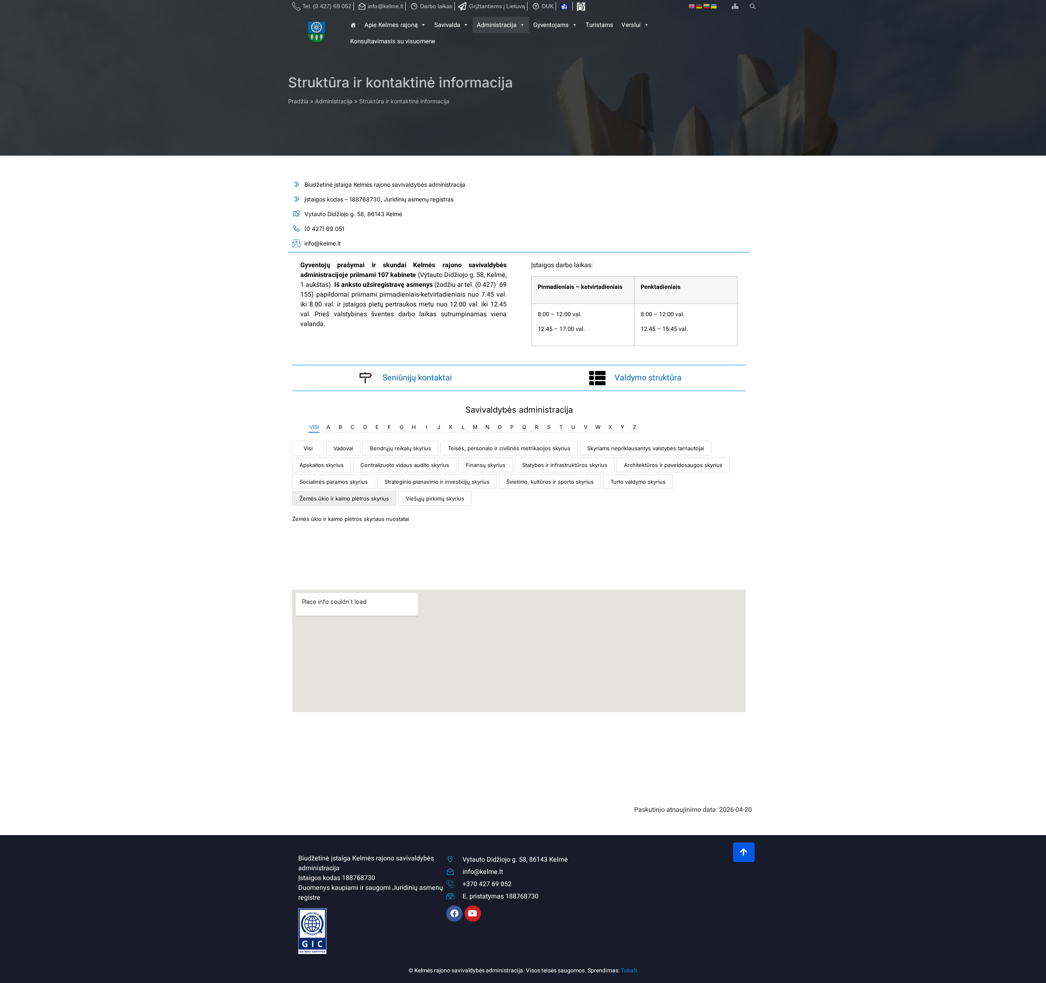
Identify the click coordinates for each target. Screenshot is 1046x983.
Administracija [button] (496, 24)
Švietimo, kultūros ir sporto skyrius (550, 481)
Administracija (334, 101)
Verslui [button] (631, 24)
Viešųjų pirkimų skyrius (435, 498)
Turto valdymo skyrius (638, 481)
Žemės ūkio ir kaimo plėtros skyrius (344, 498)
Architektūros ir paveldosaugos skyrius (673, 465)
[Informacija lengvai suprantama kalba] (564, 6)
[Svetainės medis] (735, 6)
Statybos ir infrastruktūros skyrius (564, 465)
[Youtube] (473, 913)
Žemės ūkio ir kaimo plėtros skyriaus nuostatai (350, 519)
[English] (692, 6)
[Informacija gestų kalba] (581, 6)
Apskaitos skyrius (321, 465)
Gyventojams (551, 24)
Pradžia (298, 101)
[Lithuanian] (707, 6)
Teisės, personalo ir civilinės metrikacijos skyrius (509, 448)
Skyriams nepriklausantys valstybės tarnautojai (645, 448)
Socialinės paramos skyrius (333, 481)
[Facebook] (454, 913)
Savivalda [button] (447, 24)
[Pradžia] (317, 33)
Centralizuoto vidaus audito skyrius (404, 465)
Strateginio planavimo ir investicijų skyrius (436, 481)
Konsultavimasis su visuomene (392, 41)
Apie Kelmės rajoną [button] (391, 24)
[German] (699, 6)
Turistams (599, 24)
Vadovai (343, 448)
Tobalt (629, 970)
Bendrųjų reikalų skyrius (400, 448)
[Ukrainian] (714, 6)
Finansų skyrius (485, 465)
